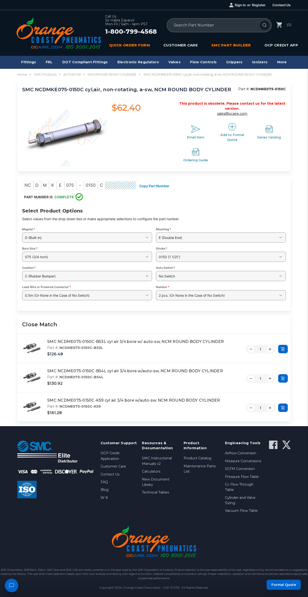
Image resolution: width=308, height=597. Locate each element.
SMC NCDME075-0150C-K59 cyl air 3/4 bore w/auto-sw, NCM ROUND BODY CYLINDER (133, 400)
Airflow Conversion (240, 453)
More (282, 62)
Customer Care (113, 466)
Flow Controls (203, 62)
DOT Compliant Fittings (85, 62)
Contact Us (281, 5)
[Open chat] (11, 585)
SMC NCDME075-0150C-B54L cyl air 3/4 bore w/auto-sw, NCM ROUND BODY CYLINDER (135, 371)
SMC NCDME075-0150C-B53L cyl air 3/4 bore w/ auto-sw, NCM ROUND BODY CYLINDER (135, 341)
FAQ (104, 482)
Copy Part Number (154, 186)
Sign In (240, 5)
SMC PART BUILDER (231, 45)
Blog (105, 490)
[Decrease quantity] (251, 349)
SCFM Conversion (240, 469)
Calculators (151, 471)
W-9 (104, 497)
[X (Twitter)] (286, 445)
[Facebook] (273, 445)
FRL (49, 62)
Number (162, 287)
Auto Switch (165, 268)
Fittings (28, 62)
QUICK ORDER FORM (129, 45)
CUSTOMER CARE (180, 45)
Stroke (161, 248)
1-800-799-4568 (131, 31)
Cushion (29, 268)
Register (259, 5)
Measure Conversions (243, 461)
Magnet (28, 229)
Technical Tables (155, 492)
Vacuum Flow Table (241, 510)
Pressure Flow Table (242, 477)
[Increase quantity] (270, 349)
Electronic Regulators (138, 62)
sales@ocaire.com (232, 113)
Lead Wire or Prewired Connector (46, 287)
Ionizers (259, 62)
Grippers (234, 62)
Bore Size (30, 248)
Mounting (163, 229)
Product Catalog (197, 458)
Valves (174, 62)
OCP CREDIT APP (281, 45)
